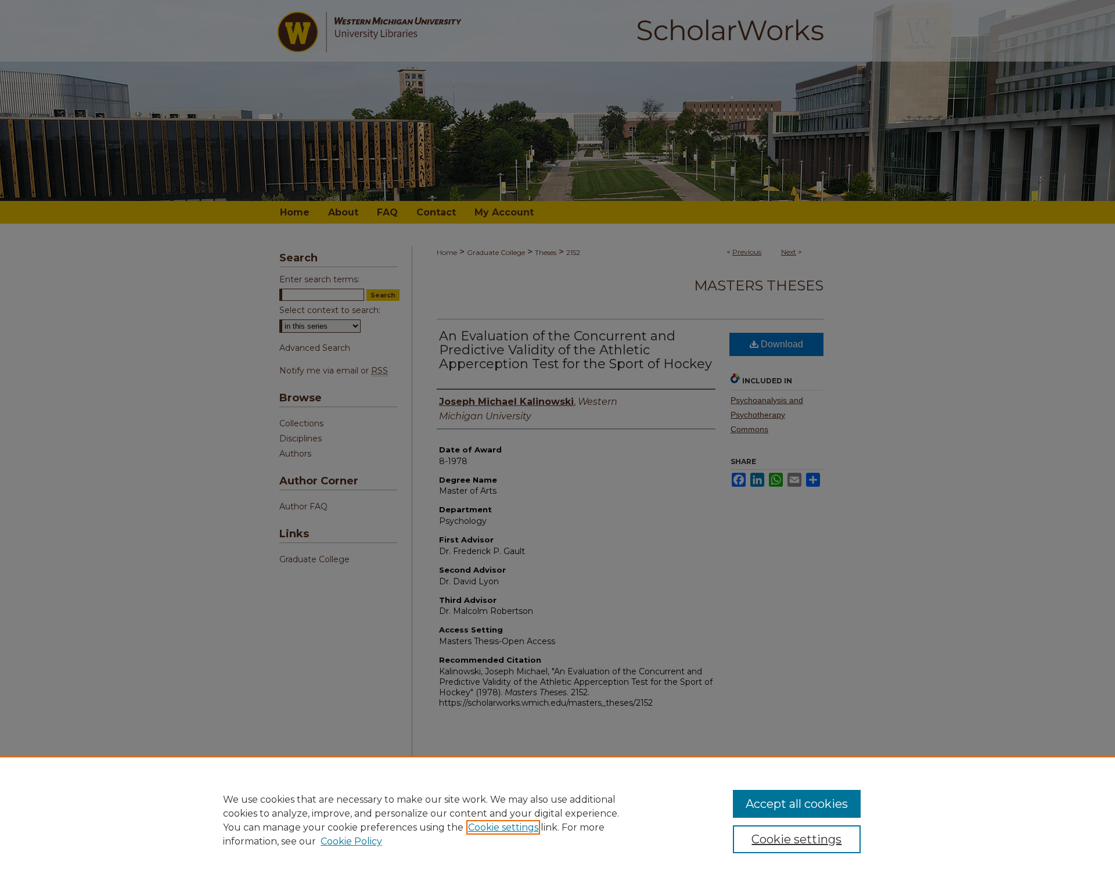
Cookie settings (503, 827)
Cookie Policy (351, 841)
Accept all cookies (797, 804)
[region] (557, 820)
